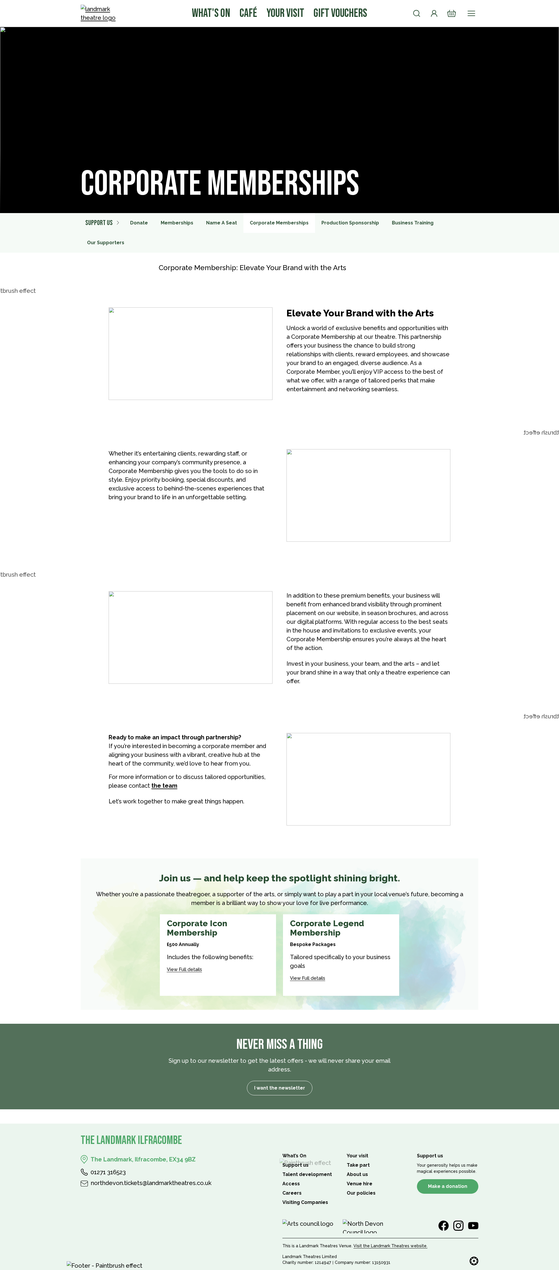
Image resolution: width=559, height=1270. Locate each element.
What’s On (294, 1156)
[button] (218, 967)
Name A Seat (221, 223)
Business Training (413, 223)
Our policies (361, 1193)
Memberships (177, 223)
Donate (139, 223)
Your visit (285, 13)
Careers (292, 1193)
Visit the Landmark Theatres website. (390, 1246)
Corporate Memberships (279, 223)
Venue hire (359, 1183)
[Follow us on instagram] (458, 1226)
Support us (99, 223)
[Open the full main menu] (471, 13)
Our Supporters (105, 242)
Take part (358, 1165)
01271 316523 (108, 1172)
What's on (211, 13)
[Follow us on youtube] (473, 1226)
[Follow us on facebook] (443, 1226)
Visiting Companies (305, 1202)
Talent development (307, 1174)
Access (291, 1183)
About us (357, 1174)
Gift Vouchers (340, 13)
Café (248, 13)
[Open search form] (417, 13)
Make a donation (447, 1186)
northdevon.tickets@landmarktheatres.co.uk (151, 1182)
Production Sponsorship (350, 223)
